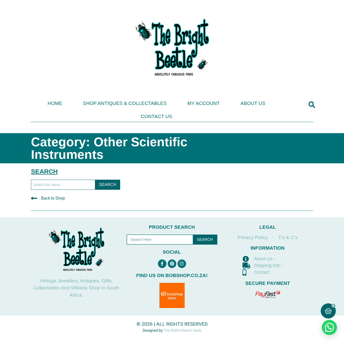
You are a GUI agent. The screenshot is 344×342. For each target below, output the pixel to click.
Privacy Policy (252, 237)
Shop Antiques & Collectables (125, 103)
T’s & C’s (288, 237)
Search (205, 239)
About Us (252, 103)
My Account (203, 103)
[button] (312, 105)
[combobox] (63, 185)
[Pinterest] (172, 263)
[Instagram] (182, 263)
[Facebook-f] (162, 263)
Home (55, 103)
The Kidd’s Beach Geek (182, 330)
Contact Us (156, 116)
